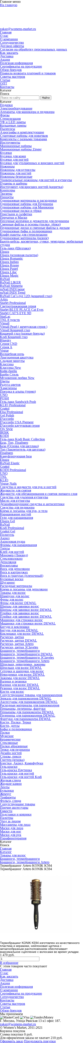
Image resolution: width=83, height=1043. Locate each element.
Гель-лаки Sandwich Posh (18, 402)
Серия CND (8, 344)
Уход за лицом (10, 821)
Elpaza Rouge (9, 265)
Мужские (7, 736)
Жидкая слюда (10, 780)
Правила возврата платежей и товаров (28, 73)
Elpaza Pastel (9, 269)
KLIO (4, 480)
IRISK (4, 432)
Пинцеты (7, 197)
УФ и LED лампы (13, 122)
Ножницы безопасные (16, 176)
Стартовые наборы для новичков (24, 135)
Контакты (7, 87)
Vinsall (4, 323)
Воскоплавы (9, 565)
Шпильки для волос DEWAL (21, 668)
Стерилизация (10, 118)
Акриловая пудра (12, 541)
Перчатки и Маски (13, 217)
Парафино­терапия (13, 838)
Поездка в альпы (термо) (18, 391)
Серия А (6, 347)
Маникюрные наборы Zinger (21, 149)
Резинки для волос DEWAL (20, 688)
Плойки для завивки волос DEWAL (26, 616)
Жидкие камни (11, 784)
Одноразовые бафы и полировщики (26, 231)
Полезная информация (16, 63)
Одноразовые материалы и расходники (28, 200)
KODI (4, 436)
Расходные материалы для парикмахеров (29, 705)
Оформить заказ (11, 1041)
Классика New (10, 367)
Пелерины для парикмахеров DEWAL (27, 715)
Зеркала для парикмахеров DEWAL (26, 698)
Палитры (6, 818)
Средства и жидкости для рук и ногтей (28, 487)
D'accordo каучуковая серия (20, 425)
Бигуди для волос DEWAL (19, 630)
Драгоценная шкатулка (16, 357)
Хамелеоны (8, 388)
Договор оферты (12, 46)
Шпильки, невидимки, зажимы (22, 664)
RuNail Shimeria (11, 286)
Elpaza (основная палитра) (19, 255)
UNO (4, 395)
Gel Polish (7, 415)
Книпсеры (7, 190)
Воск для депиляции (15, 569)
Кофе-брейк (8, 371)
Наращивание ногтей (15, 514)
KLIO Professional (13, 405)
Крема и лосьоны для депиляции (24, 589)
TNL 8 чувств (10, 320)
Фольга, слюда (10, 801)
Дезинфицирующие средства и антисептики (32, 504)
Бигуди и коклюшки (14, 627)
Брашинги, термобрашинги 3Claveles (27, 657)
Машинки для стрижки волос (21, 620)
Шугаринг (7, 582)
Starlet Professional (13, 303)
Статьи (5, 80)
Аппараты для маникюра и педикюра (27, 112)
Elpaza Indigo (9, 262)
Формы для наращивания (18, 545)
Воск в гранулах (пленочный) (21, 575)
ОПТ (3, 83)
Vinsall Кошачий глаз (15, 330)
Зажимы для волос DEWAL (20, 678)
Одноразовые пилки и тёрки (21, 211)
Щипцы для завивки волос (19, 606)
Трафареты (8, 797)
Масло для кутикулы (15, 500)
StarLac (5, 316)
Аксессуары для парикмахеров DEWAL (29, 702)
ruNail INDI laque (12, 289)
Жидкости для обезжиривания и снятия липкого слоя (38, 494)
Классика (7, 364)
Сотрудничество (12, 42)
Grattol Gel (7, 531)
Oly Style (6, 429)
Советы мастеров (12, 76)
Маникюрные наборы (16, 146)
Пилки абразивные (14, 746)
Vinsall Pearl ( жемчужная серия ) (23, 326)
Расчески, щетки (12, 637)
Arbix (4, 299)
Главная (5, 32)
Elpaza (4, 251)
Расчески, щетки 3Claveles (19, 647)
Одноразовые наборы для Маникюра (27, 207)
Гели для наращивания (16, 517)
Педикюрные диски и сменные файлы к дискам (35, 228)
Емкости (6, 811)
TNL (3, 477)
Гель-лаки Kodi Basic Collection (22, 439)
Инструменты (10, 142)
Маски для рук (10, 835)
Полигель (7, 535)
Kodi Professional (12, 528)
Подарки (6, 105)
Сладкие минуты (12, 361)
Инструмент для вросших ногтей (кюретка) (31, 187)
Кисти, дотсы (10, 726)
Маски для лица (11, 828)
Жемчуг (5, 794)
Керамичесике (10, 739)
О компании (9, 39)
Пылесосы (7, 129)
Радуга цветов (10, 384)
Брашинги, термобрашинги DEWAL (26, 654)
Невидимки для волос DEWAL (22, 674)
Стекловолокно (11, 558)
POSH (4, 398)
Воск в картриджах (14, 572)
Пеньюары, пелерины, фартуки (23, 708)
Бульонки (7, 790)
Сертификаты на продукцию (21, 66)
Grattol (4, 408)
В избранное (9, 963)
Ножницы (7, 166)
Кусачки (6, 153)
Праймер (6, 453)
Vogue (4, 350)
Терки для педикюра (15, 749)
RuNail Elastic (10, 463)
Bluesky (5, 340)
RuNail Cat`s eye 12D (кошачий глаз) (26, 296)
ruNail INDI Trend (12, 292)
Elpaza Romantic (11, 258)
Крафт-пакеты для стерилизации (23, 234)
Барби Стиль (9, 374)
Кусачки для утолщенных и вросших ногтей (32, 163)
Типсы (5, 548)
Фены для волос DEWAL (18, 603)
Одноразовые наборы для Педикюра (26, 204)
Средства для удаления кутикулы (24, 497)
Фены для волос (11, 599)
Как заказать (9, 53)
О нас (4, 36)
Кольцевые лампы (13, 125)
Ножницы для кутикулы (17, 170)
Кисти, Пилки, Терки (15, 722)
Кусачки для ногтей (14, 159)
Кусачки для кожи (13, 156)
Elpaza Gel (7, 521)
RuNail (5, 279)
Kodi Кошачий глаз (13, 337)
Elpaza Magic (9, 275)
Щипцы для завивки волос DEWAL (26, 610)
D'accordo (7, 419)
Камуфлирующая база (16, 456)
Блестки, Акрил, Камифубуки (21, 763)
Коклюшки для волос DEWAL (22, 633)
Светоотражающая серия (18, 306)
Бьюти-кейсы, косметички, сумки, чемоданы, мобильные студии (41, 243)
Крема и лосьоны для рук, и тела (23, 511)
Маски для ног (10, 831)
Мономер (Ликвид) (14, 555)
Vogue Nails (8, 483)
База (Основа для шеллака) (19, 446)
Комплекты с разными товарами (23, 139)
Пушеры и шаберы (13, 183)
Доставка (6, 56)
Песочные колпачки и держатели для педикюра (34, 221)
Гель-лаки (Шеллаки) (15, 248)
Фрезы (5, 115)
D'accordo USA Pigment (16, 422)
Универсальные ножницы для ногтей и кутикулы (36, 180)
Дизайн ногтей (11, 753)
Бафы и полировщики (16, 729)
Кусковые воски (11, 579)
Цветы (5, 381)
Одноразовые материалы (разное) (24, 238)
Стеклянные (9, 743)
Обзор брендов (11, 70)
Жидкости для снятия (15, 490)
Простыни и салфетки (16, 214)
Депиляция (8, 562)
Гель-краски (8, 766)
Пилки (5, 732)
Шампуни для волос (14, 596)
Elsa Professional (11, 412)
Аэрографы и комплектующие (22, 132)
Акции (5, 59)
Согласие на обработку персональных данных (33, 49)
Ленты (5, 787)
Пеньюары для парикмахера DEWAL (27, 712)
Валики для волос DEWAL (19, 685)
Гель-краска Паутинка (16, 770)
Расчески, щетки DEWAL (18, 640)
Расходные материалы (16, 586)
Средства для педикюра (17, 507)
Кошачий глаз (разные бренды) (22, 333)
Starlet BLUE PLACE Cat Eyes (21, 309)
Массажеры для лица (15, 824)
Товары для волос (13, 593)
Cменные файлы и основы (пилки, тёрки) (30, 224)
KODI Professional (13, 470)
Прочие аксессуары (14, 807)
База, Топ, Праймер (14, 442)
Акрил (5, 538)
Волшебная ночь (12, 354)
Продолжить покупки (40, 1041)
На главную (8, 5)
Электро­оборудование (16, 108)
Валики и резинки (13, 681)
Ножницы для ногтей (15, 173)
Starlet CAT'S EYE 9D (15, 313)
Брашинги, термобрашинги (20, 650)
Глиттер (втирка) (12, 760)
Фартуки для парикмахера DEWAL (25, 719)
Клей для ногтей (12, 552)
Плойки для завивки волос (19, 613)
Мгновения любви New (17, 378)
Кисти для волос (12, 691)
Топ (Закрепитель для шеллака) (22, 449)
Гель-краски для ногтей (17, 773)
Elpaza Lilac (8, 272)
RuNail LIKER (10, 282)
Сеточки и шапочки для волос (22, 671)
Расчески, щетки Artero (17, 644)
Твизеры (6, 193)
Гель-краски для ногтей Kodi (21, 777)
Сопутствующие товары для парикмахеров (31, 695)
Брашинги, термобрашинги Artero (24, 661)
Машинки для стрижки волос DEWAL (28, 623)
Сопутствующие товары (17, 804)
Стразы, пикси (10, 756)
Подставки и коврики (15, 814)
